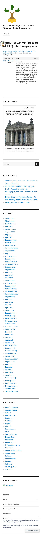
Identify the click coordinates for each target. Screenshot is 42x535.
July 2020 (8, 272)
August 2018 (10, 329)
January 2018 (10, 348)
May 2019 (9, 305)
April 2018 (9, 340)
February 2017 (10, 378)
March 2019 (9, 310)
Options (8, 456)
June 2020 (9, 275)
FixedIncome (10, 429)
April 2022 (9, 237)
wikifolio (8, 469)
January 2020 (10, 286)
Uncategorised (10, 467)
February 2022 (10, 240)
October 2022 (10, 229)
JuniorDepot (17, 51)
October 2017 (10, 356)
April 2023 (9, 226)
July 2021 (8, 253)
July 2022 (8, 235)
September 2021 (11, 248)
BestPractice (10, 415)
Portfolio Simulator (10, 509)
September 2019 (11, 294)
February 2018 (10, 345)
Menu (6, 34)
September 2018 (11, 326)
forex (7, 432)
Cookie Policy (7, 527)
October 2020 (10, 267)
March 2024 (9, 221)
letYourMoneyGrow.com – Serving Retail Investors (18, 27)
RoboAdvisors (10, 459)
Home (5, 51)
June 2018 (9, 335)
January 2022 (10, 243)
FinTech (8, 426)
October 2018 (10, 324)
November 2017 (11, 353)
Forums (10, 51)
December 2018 (11, 318)
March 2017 (9, 375)
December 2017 (11, 351)
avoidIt (8, 413)
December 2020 (11, 262)
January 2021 (10, 259)
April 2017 (9, 372)
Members (7, 514)
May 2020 (9, 278)
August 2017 (10, 362)
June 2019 (9, 302)
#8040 (36, 58)
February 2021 (10, 256)
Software (8, 464)
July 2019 (8, 299)
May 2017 (8, 370)
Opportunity (10, 453)
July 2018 (8, 332)
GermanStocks (11, 434)
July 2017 (8, 364)
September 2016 (11, 391)
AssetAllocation (11, 410)
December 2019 (11, 289)
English (8, 423)
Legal (5, 499)
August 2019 (10, 297)
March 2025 (9, 218)
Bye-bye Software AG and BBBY (17, 202)
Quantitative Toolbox (11, 504)
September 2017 (11, 359)
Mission (6, 495)
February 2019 (10, 313)
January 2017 (10, 381)
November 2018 (11, 321)
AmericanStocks (11, 407)
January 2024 (10, 224)
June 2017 (9, 367)
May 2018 (9, 337)
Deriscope (9, 418)
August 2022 (10, 232)
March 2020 (9, 280)
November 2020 (11, 264)
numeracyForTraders (13, 450)
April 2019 (9, 308)
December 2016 (11, 383)
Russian (8, 461)
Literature (9, 448)
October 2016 (10, 389)
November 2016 (11, 386)
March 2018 (9, 343)
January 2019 (10, 316)
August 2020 (10, 270)
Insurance (9, 440)
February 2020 (10, 283)
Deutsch (8, 421)
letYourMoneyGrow (12, 445)
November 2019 (11, 291)
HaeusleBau (9, 437)
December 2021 (11, 245)
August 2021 (10, 251)
